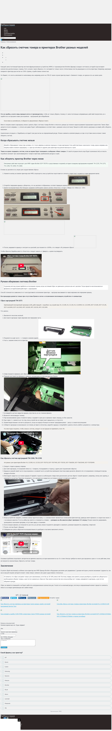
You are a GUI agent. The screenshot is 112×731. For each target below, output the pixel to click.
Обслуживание (8, 35)
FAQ (5, 28)
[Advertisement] (50, 12)
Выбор (6, 30)
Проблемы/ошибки (9, 33)
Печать (6, 31)
